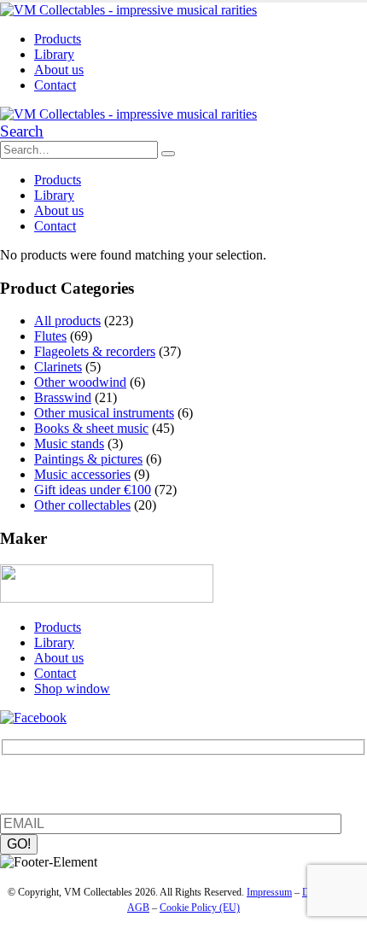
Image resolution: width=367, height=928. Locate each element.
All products (67, 320)
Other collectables (82, 505)
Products (57, 39)
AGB (138, 907)
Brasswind (62, 397)
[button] (22, 131)
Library (54, 54)
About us (59, 69)
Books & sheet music (91, 428)
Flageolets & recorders (94, 351)
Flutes (50, 336)
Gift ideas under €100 (92, 489)
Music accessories (82, 474)
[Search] (168, 153)
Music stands (69, 443)
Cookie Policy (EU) (200, 907)
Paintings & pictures (88, 459)
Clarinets (58, 366)
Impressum (269, 892)
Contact (55, 85)
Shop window (72, 688)
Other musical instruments (104, 413)
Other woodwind (80, 382)
